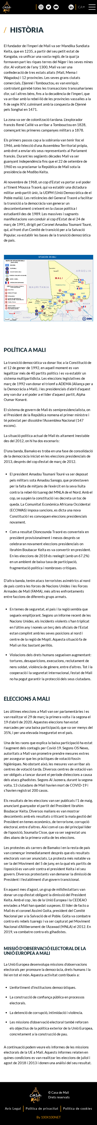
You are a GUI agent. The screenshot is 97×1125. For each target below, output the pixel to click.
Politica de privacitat (42, 1108)
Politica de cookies (77, 1108)
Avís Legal (13, 1108)
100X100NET (51, 1117)
